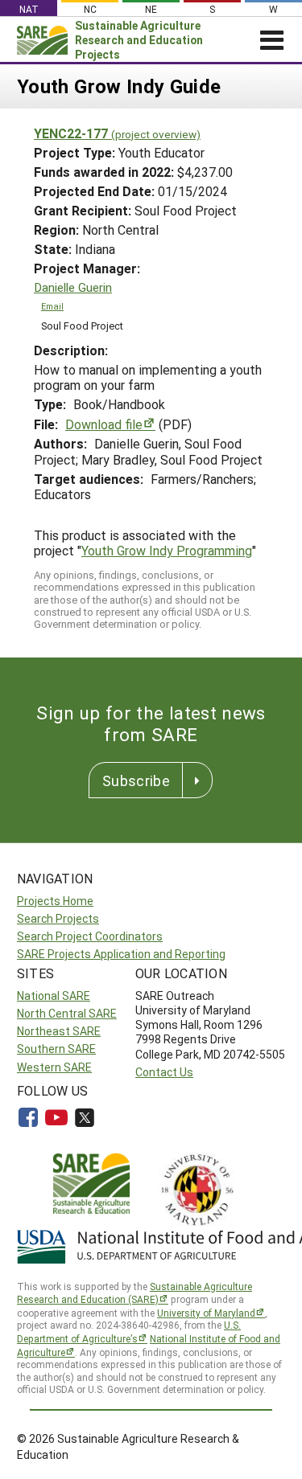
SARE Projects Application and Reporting (121, 953)
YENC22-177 (117, 133)
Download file (104, 424)
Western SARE (54, 1067)
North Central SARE (67, 1013)
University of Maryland (206, 1312)
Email (52, 306)
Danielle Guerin (73, 287)
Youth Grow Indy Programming (166, 550)
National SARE (53, 995)
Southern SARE (56, 1048)
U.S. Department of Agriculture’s (129, 1331)
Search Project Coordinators (90, 936)
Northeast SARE (59, 1031)
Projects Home (55, 900)
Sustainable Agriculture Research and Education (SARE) (134, 1293)
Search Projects (58, 918)
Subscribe (136, 780)
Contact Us (164, 1072)
